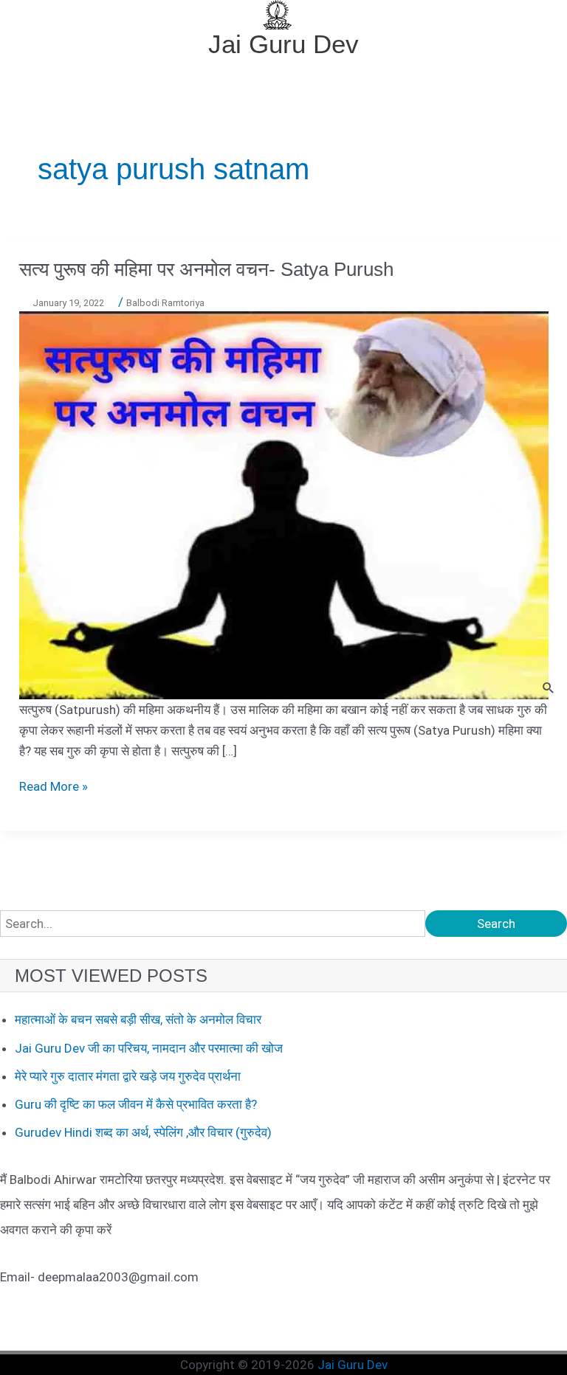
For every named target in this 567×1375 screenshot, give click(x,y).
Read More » (53, 786)
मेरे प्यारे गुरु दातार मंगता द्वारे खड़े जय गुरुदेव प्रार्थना (128, 1076)
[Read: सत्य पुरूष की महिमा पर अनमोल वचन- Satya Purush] (284, 503)
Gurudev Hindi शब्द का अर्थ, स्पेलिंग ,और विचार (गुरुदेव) (143, 1132)
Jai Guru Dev (283, 44)
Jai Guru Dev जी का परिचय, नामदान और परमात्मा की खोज (149, 1048)
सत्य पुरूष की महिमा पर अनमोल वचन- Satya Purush (206, 269)
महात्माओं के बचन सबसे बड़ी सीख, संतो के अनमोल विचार (138, 1019)
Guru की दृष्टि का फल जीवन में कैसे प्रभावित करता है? (136, 1104)
